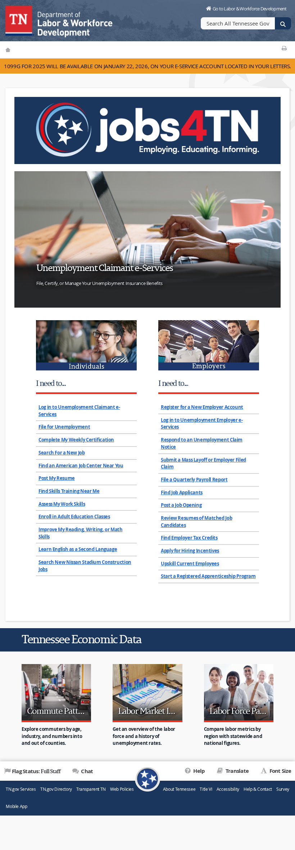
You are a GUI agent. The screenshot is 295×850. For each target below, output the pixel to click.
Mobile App (16, 806)
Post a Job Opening (181, 505)
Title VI (206, 789)
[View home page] (19, 20)
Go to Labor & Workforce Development (250, 8)
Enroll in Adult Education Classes (74, 516)
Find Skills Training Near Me (69, 491)
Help (198, 771)
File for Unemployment (64, 427)
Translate (236, 771)
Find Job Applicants (182, 492)
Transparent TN (91, 789)
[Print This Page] (284, 48)
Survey (282, 789)
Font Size (279, 771)
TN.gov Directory (56, 789)
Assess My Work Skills (61, 504)
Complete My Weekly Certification (76, 439)
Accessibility (228, 789)
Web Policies (122, 789)
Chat (86, 771)
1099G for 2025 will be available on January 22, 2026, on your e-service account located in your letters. (147, 66)
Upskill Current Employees (190, 563)
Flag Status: (36, 771)
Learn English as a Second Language (77, 549)
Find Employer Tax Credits (189, 537)
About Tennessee (179, 789)
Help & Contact (258, 789)
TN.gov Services (21, 789)
